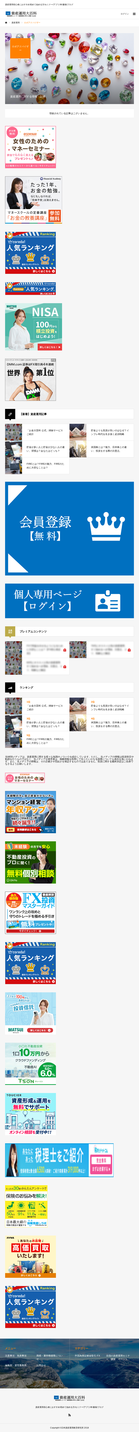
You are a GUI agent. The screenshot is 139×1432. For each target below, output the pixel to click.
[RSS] (69, 1415)
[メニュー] (134, 14)
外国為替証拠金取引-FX (87, 1355)
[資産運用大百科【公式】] (21, 14)
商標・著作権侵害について (49, 1357)
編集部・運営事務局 (15, 1365)
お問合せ (41, 1365)
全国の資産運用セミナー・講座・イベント (118, 1357)
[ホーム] (6, 22)
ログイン (125, 14)
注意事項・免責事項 (15, 1355)
